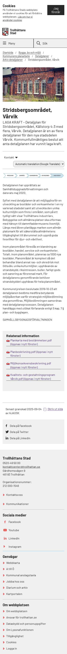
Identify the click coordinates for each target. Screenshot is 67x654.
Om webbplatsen (16, 611)
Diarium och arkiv (17, 587)
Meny (11, 43)
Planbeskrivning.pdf (23, 351)
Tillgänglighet (15, 636)
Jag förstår (55, 10)
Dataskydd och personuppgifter (26, 623)
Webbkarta (13, 562)
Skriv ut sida (55, 409)
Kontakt (9, 157)
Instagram (15, 546)
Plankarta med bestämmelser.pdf (31, 340)
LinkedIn (14, 538)
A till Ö (10, 568)
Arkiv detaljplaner (13, 59)
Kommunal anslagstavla (21, 575)
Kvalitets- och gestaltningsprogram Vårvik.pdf (32, 376)
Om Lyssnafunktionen (20, 629)
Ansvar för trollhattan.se (21, 617)
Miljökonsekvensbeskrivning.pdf (30, 363)
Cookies (11, 642)
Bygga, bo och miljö (30, 52)
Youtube (14, 530)
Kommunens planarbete (16, 56)
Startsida (8, 52)
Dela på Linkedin (20, 438)
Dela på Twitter (19, 431)
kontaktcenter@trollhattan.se (21, 466)
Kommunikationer (17, 503)
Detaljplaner (42, 56)
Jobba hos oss (15, 581)
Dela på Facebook (21, 425)
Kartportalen (14, 593)
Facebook (15, 521)
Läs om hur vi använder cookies (18, 18)
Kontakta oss (14, 494)
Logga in (11, 648)
